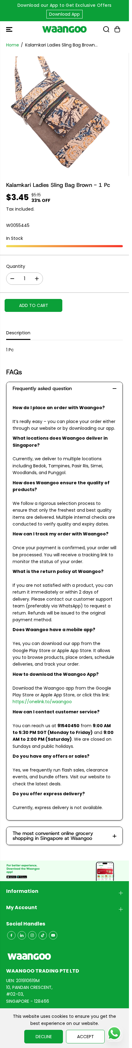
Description (18, 333)
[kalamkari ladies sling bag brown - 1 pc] (58, 114)
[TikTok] (42, 935)
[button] (10, 29)
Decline (44, 1037)
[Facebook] (11, 935)
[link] (64, 956)
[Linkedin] (22, 935)
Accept (85, 1037)
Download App (64, 14)
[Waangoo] (64, 29)
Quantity (15, 266)
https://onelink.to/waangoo (42, 702)
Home (12, 45)
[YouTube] (53, 935)
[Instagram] (32, 935)
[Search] (106, 29)
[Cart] (117, 29)
